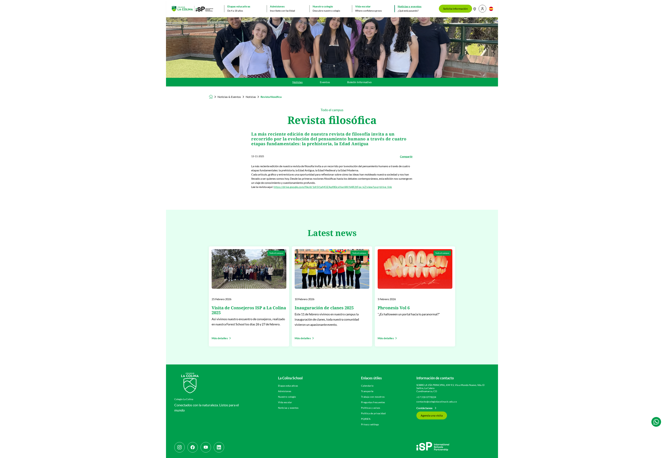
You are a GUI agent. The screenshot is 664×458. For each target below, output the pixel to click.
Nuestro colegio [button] (323, 6)
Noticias (297, 82)
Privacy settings (370, 424)
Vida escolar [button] (363, 6)
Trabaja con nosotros (373, 396)
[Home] (192, 8)
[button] (482, 8)
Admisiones (284, 391)
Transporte (367, 391)
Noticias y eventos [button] (409, 6)
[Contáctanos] (474, 8)
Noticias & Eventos (229, 96)
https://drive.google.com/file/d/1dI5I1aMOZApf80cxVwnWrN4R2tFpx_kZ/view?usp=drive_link (333, 186)
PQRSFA (366, 418)
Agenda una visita (432, 415)
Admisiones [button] (277, 6)
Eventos (325, 82)
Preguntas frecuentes (373, 402)
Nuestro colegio (287, 396)
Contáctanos (424, 408)
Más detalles (220, 338)
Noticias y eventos (288, 407)
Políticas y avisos (370, 407)
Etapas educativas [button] (238, 6)
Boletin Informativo (359, 82)
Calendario (367, 385)
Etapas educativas (288, 385)
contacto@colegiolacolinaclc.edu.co (436, 401)
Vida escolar (285, 402)
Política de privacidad (373, 413)
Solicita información (455, 8)
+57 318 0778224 (426, 397)
